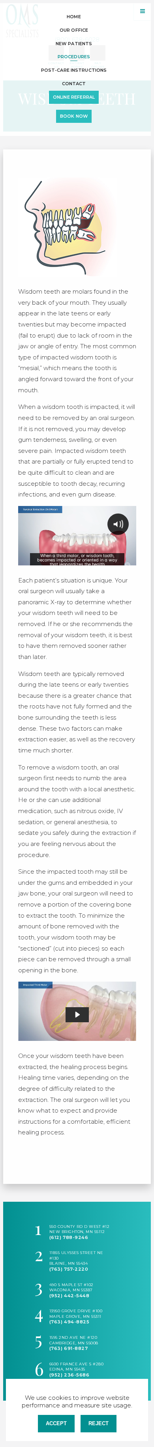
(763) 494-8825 (69, 1322)
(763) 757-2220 (68, 1269)
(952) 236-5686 (69, 1375)
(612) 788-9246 (68, 1237)
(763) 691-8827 (68, 1348)
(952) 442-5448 (69, 1295)
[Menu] (142, 11)
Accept (56, 1423)
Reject (98, 1423)
